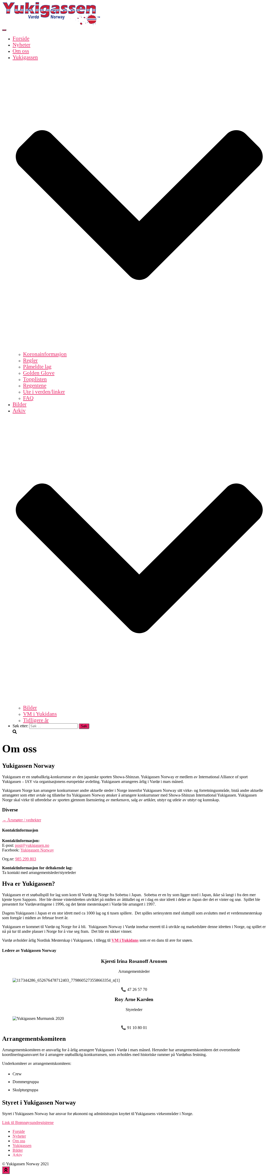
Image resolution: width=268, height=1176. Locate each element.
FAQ (28, 398)
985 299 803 (25, 859)
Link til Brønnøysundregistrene (28, 1122)
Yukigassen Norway (37, 850)
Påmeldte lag (37, 366)
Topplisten (35, 379)
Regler (30, 360)
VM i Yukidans (40, 714)
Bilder (19, 404)
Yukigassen (22, 1145)
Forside (21, 38)
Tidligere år (36, 720)
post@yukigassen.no (32, 845)
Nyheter (21, 45)
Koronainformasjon (45, 354)
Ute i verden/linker (44, 392)
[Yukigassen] (52, 24)
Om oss (21, 51)
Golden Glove (38, 373)
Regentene (34, 385)
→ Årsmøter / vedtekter (21, 820)
